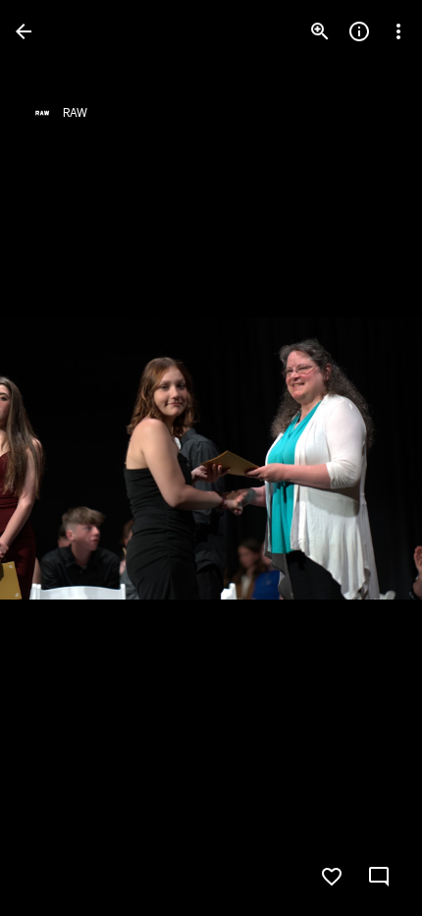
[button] (54, 458)
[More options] (398, 31)
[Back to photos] (23, 31)
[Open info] (359, 31)
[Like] (331, 876)
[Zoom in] (320, 31)
